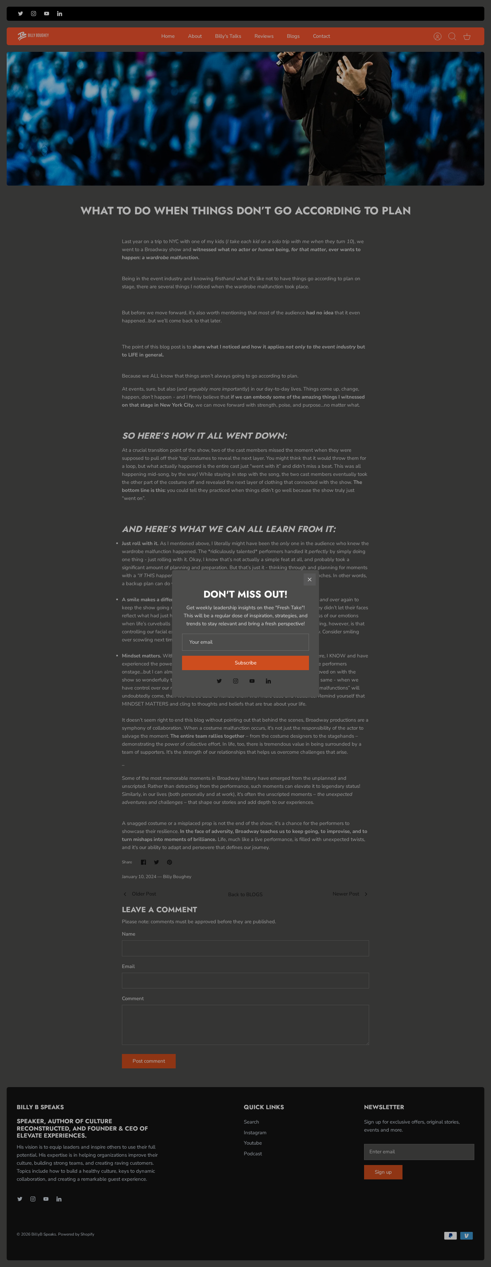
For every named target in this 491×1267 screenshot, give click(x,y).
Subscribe (246, 662)
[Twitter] (219, 681)
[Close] (310, 579)
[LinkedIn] (268, 681)
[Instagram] (235, 681)
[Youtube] (252, 681)
